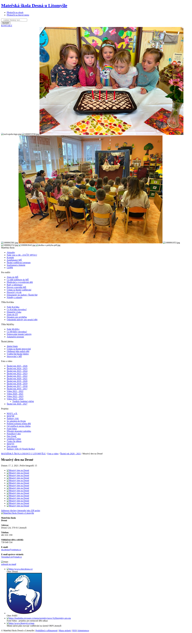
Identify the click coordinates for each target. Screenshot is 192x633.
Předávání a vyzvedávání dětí (20, 282)
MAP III (10, 416)
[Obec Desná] (20, 569)
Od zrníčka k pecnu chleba (19, 426)
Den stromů (12, 446)
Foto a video (6, 361)
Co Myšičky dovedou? (17, 331)
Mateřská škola (7, 247)
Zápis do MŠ (12, 277)
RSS (74, 630)
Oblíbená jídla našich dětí (18, 351)
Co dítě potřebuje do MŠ (18, 279)
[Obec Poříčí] (24, 613)
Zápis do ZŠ (12, 314)
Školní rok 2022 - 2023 (17, 373)
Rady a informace (14, 285)
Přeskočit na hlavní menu (18, 15)
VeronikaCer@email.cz (11, 557)
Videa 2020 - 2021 (15, 394)
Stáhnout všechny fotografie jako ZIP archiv (20, 510)
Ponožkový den (14, 433)
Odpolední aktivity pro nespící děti (22, 319)
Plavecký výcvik (14, 292)
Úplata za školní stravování (19, 349)
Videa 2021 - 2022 (15, 391)
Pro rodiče (5, 272)
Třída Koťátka (7, 302)
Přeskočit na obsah (15, 12)
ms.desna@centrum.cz (11, 549)
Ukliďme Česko (14, 439)
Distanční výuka (14, 312)
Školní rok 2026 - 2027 (17, 404)
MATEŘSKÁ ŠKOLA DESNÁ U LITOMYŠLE (23, 453)
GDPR (10, 267)
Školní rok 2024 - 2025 (17, 368)
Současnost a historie (16, 265)
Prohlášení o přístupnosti (46, 630)
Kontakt (10, 257)
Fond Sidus (12, 428)
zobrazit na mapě (8, 564)
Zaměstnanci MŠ (14, 260)
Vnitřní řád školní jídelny (18, 354)
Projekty (5, 408)
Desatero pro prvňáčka (17, 317)
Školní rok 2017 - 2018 (17, 386)
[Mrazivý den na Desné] (18, 470)
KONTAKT (6, 25)
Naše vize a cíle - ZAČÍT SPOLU (22, 255)
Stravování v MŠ (14, 356)
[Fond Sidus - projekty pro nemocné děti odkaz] (39, 618)
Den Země (11, 436)
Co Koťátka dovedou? (17, 309)
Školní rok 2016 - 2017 (17, 389)
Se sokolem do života (16, 421)
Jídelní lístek (12, 346)
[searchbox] (14, 20)
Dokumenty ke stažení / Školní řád (22, 295)
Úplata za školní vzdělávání (19, 290)
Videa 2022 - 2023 (15, 396)
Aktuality (11, 252)
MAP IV (10, 444)
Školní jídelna (7, 341)
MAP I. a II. (12, 413)
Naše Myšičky (13, 329)
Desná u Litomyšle (34, 5)
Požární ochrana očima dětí (19, 423)
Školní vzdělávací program (19, 262)
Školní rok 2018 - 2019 (17, 383)
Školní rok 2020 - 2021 (17, 378)
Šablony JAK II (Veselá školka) (21, 449)
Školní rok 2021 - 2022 (17, 376)
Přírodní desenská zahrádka (19, 431)
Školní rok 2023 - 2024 (17, 371)
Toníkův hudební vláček (23, 401)
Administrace (83, 630)
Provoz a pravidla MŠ (16, 287)
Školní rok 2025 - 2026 (17, 366)
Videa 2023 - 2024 (15, 399)
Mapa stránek (65, 630)
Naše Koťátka (13, 307)
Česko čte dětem (14, 441)
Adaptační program (15, 337)
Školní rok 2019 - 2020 (17, 381)
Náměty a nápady (14, 297)
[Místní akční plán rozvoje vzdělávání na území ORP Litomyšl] (20, 623)
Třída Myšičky (7, 324)
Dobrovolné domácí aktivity (19, 334)
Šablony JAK (13, 418)
